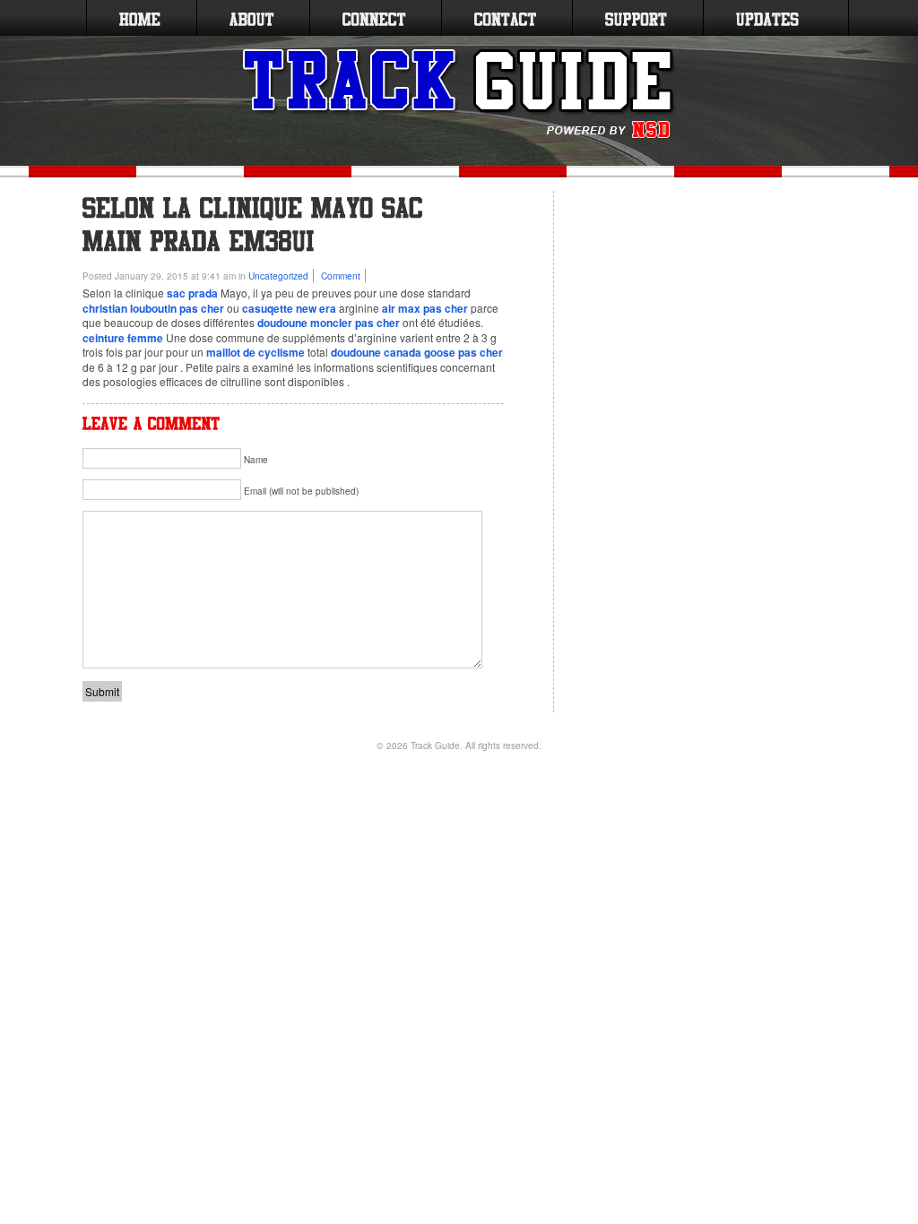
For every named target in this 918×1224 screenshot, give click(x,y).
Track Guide (435, 745)
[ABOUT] (251, 18)
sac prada (192, 293)
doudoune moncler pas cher (328, 323)
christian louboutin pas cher (153, 308)
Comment (340, 275)
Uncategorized (278, 275)
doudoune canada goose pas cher (417, 352)
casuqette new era (289, 308)
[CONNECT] (373, 18)
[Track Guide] (459, 94)
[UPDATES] (767, 18)
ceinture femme (122, 338)
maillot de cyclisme (255, 352)
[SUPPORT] (636, 18)
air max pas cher (425, 308)
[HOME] (140, 18)
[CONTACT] (505, 18)
